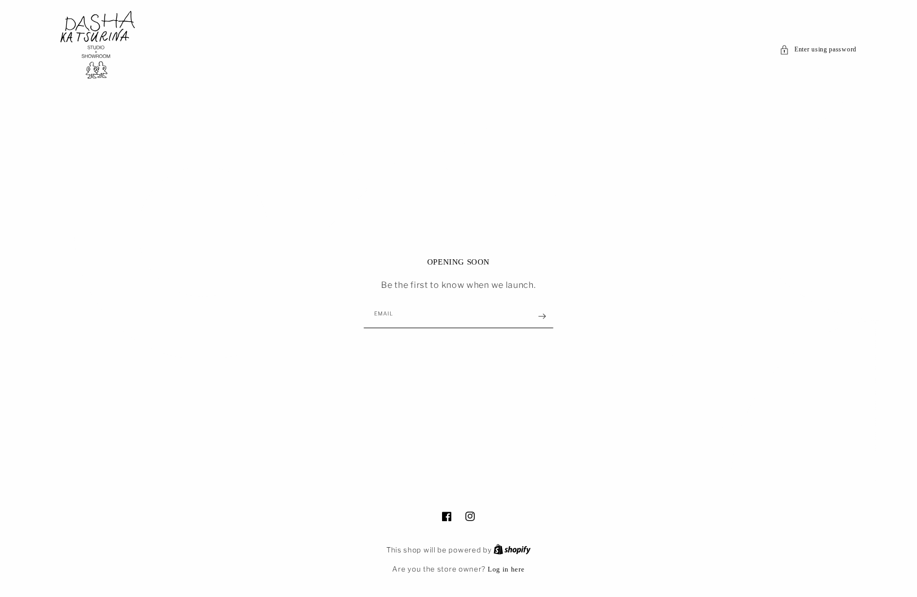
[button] (818, 50)
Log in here (506, 569)
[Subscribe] (541, 316)
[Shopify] (512, 550)
